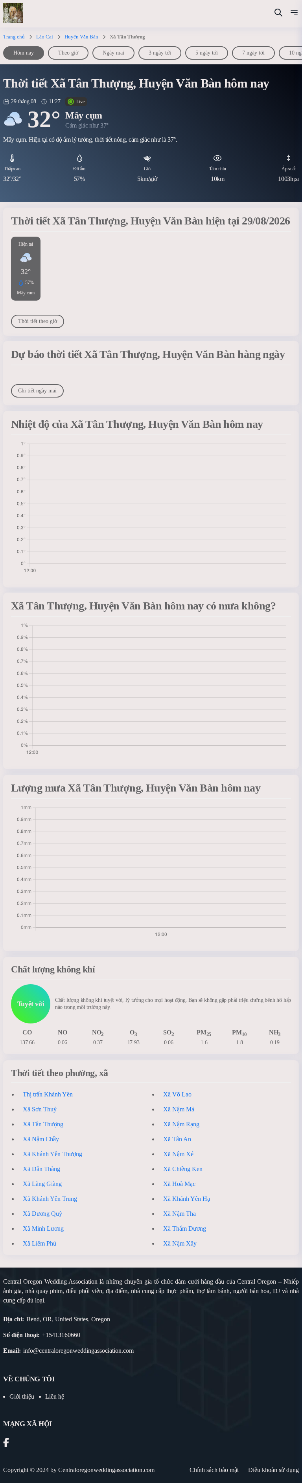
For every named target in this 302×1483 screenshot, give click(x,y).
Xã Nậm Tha (179, 1213)
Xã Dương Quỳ (42, 1213)
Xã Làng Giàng (42, 1183)
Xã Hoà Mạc (179, 1183)
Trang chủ (14, 37)
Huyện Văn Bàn (81, 37)
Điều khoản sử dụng (273, 1470)
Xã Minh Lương (43, 1228)
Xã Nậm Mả (178, 1109)
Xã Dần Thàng (41, 1169)
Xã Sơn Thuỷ (40, 1109)
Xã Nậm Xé (178, 1154)
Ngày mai (113, 53)
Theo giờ (68, 53)
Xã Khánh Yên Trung (50, 1198)
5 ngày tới (206, 53)
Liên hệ (54, 1396)
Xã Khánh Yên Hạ (186, 1198)
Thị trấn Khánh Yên (48, 1094)
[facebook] (6, 1444)
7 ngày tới (253, 53)
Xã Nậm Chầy (41, 1139)
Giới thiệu (21, 1396)
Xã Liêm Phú (39, 1243)
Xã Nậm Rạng (181, 1124)
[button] (294, 14)
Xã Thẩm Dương (184, 1228)
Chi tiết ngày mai (37, 391)
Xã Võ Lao (177, 1094)
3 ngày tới (160, 53)
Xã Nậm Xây (180, 1243)
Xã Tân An (177, 1139)
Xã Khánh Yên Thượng (52, 1154)
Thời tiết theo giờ (37, 321)
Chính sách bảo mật (214, 1470)
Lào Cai (44, 37)
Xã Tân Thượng (43, 1124)
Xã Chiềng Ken (183, 1169)
